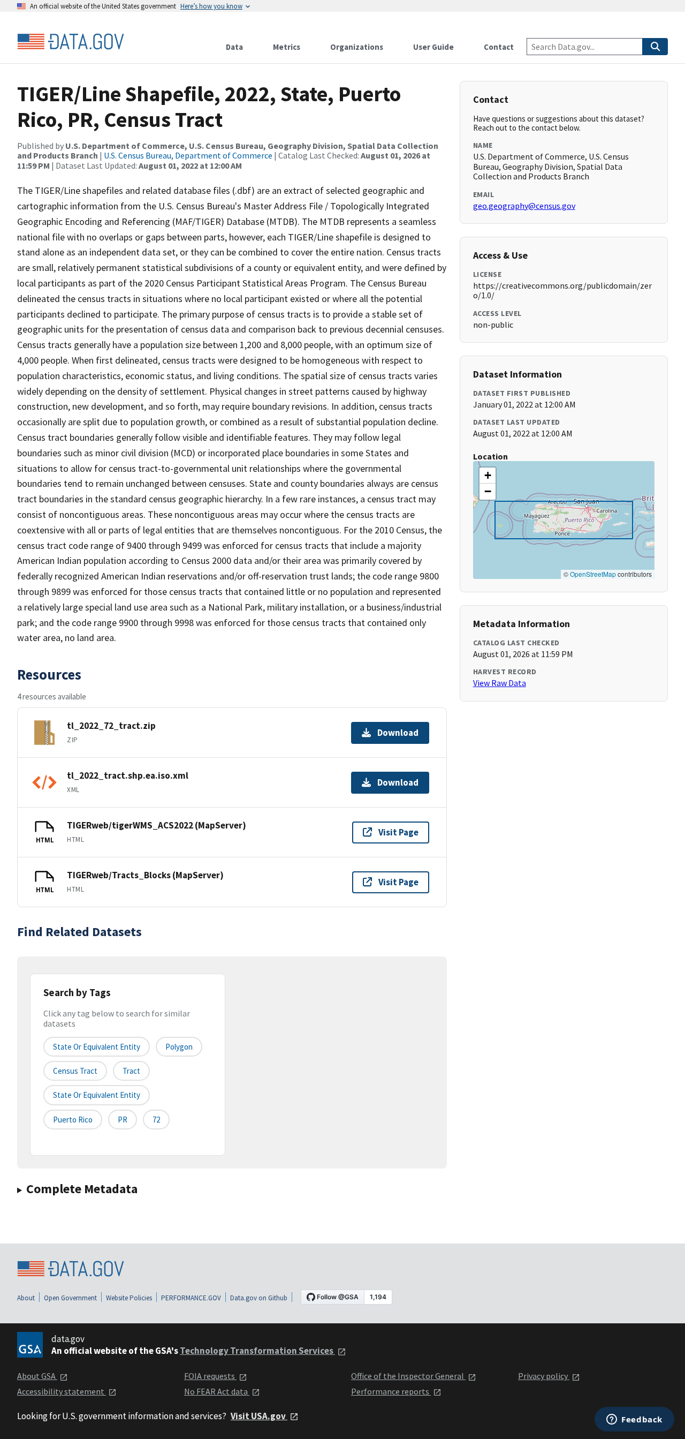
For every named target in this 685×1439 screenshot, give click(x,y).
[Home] (70, 42)
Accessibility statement (61, 1391)
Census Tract (75, 1071)
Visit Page (398, 832)
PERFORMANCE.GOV (191, 1297)
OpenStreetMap (593, 573)
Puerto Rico (73, 1119)
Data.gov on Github (258, 1297)
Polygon (179, 1047)
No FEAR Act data (216, 1391)
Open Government (70, 1297)
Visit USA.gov (259, 1416)
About (26, 1297)
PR (122, 1119)
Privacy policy (543, 1375)
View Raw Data (499, 682)
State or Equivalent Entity (96, 1095)
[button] (488, 476)
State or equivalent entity (96, 1047)
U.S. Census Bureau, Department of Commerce (188, 155)
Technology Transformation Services (257, 1351)
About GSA (37, 1375)
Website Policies (129, 1297)
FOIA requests (210, 1375)
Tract (131, 1071)
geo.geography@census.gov (524, 205)
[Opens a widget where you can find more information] (634, 1420)
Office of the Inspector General (408, 1375)
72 (156, 1119)
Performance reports (391, 1391)
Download (397, 733)
